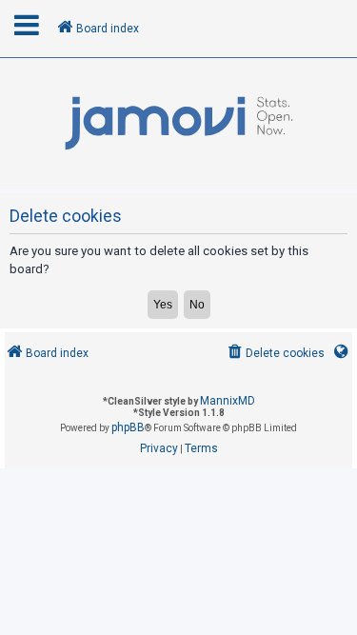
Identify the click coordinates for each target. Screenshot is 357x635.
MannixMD (227, 400)
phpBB (128, 427)
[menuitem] (275, 353)
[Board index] (178, 124)
